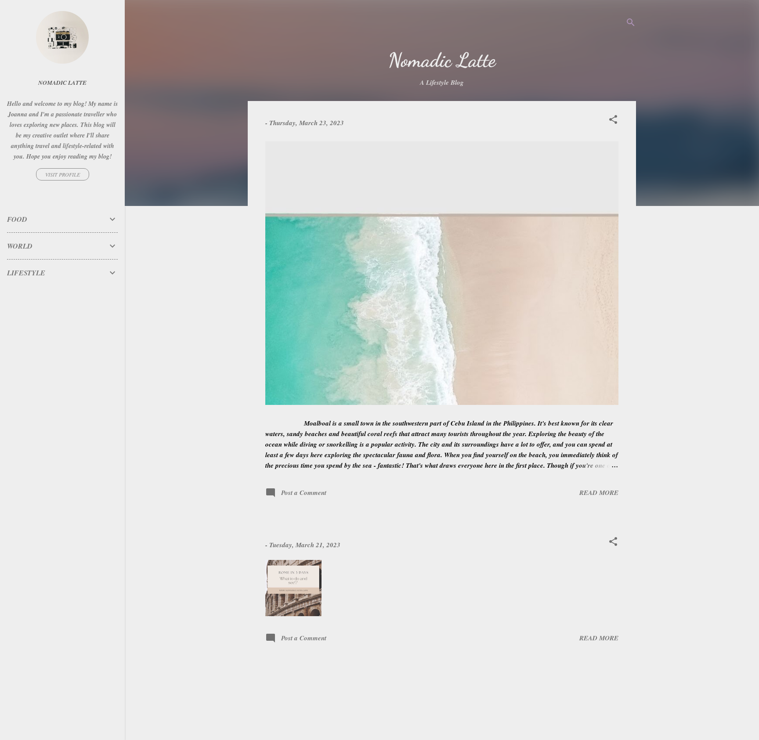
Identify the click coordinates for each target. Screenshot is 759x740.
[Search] (630, 24)
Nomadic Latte (62, 82)
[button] (613, 121)
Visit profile (62, 174)
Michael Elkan (459, 717)
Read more (598, 492)
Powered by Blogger (447, 699)
